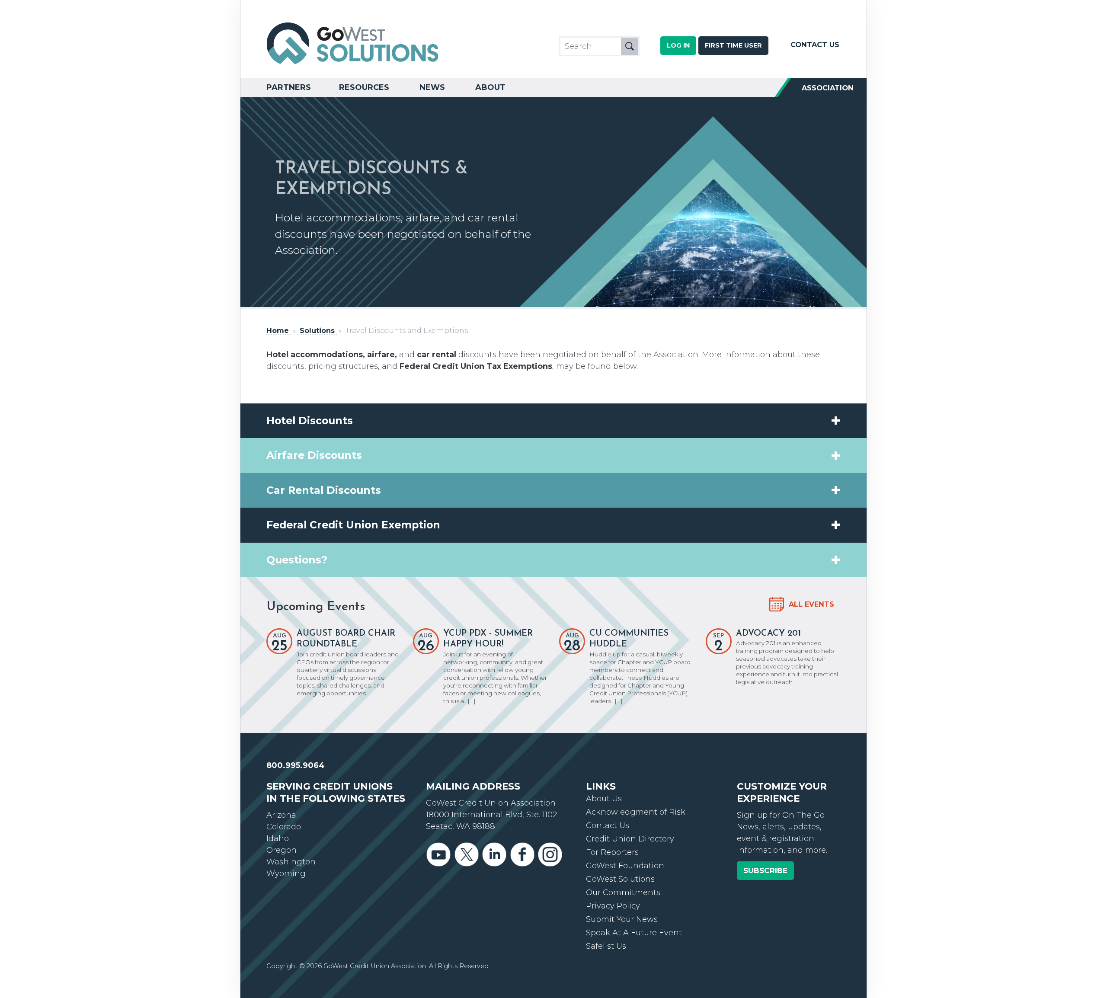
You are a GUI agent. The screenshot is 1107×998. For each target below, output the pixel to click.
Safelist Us (606, 946)
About (490, 87)
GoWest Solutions (620, 879)
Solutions (317, 330)
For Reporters (612, 852)
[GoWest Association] (352, 63)
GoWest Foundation (625, 865)
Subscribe (765, 870)
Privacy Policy (613, 906)
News (432, 87)
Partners (288, 87)
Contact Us (814, 44)
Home (277, 330)
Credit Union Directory (630, 839)
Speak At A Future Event (634, 932)
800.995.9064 (295, 765)
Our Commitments (623, 892)
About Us (604, 798)
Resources (364, 87)
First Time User (733, 45)
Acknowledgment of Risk (635, 812)
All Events (811, 604)
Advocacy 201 (768, 633)
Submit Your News (622, 919)
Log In (678, 45)
